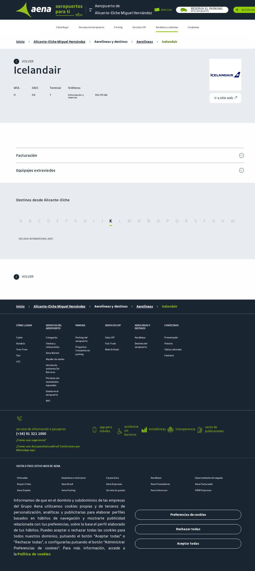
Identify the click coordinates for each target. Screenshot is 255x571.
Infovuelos (22, 477)
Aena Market (52, 353)
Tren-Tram (21, 349)
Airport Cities (24, 484)
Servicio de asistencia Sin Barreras (52, 369)
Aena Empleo (23, 490)
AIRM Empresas (203, 490)
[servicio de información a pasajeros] (52, 420)
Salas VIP (110, 337)
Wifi (48, 400)
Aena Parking (68, 490)
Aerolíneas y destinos (167, 27)
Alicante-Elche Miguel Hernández (59, 41)
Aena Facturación (204, 484)
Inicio (20, 41)
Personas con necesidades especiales (52, 382)
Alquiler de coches (55, 359)
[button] (90, 9)
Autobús (20, 343)
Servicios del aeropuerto (91, 27)
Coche (19, 337)
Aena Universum (159, 490)
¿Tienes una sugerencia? (31, 440)
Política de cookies (34, 554)
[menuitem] (62, 27)
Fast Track (110, 343)
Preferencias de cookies (188, 515)
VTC (18, 361)
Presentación (171, 337)
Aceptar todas (188, 543)
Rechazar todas (188, 529)
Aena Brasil (67, 484)
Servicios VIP (139, 27)
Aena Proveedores (160, 484)
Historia (168, 343)
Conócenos (193, 27)
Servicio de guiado (115, 490)
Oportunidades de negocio (209, 477)
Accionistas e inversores (74, 477)
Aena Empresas (114, 484)
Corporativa (112, 477)
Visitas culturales (173, 349)
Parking (118, 27)
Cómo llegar (62, 27)
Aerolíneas (144, 41)
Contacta (169, 355)
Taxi (18, 355)
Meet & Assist (112, 349)
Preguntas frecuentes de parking (82, 351)
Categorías (51, 337)
